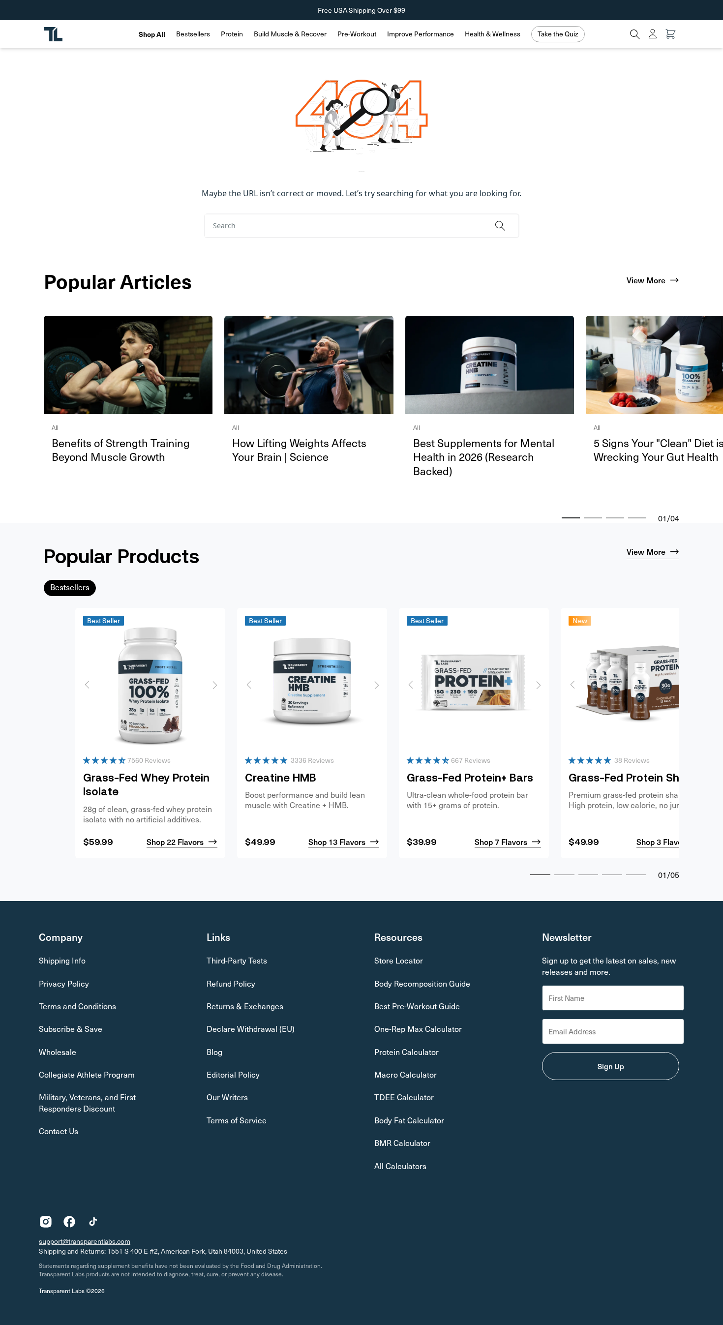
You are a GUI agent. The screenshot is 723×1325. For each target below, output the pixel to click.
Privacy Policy (64, 983)
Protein (232, 34)
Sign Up (611, 1066)
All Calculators (400, 1166)
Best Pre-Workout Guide (417, 1006)
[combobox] (346, 225)
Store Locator (398, 960)
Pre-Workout (356, 34)
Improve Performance (420, 34)
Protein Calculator (406, 1052)
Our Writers (227, 1097)
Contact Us (58, 1131)
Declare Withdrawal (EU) (251, 1029)
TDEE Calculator (404, 1097)
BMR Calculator (402, 1143)
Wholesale (57, 1052)
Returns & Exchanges (245, 1006)
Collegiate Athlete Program (87, 1074)
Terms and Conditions (77, 1006)
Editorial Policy (233, 1074)
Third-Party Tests (237, 960)
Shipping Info (62, 960)
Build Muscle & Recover (290, 34)
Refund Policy (231, 983)
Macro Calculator (405, 1074)
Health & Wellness (492, 34)
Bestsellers (193, 34)
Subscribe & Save (70, 1029)
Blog (214, 1052)
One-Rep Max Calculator (418, 1029)
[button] (193, 34)
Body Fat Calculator (409, 1120)
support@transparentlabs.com (84, 1241)
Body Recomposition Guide (422, 983)
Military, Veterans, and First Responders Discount (87, 1102)
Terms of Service (237, 1120)
